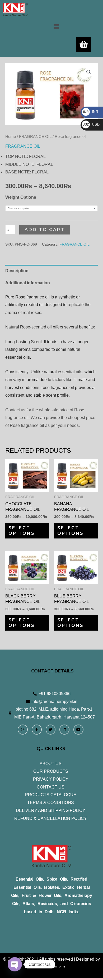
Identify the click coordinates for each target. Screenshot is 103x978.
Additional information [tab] (27, 283)
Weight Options (20, 197)
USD (91, 124)
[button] (56, 27)
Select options (21, 530)
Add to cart (45, 229)
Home (10, 136)
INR (90, 111)
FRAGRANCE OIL (35, 136)
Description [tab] (17, 270)
